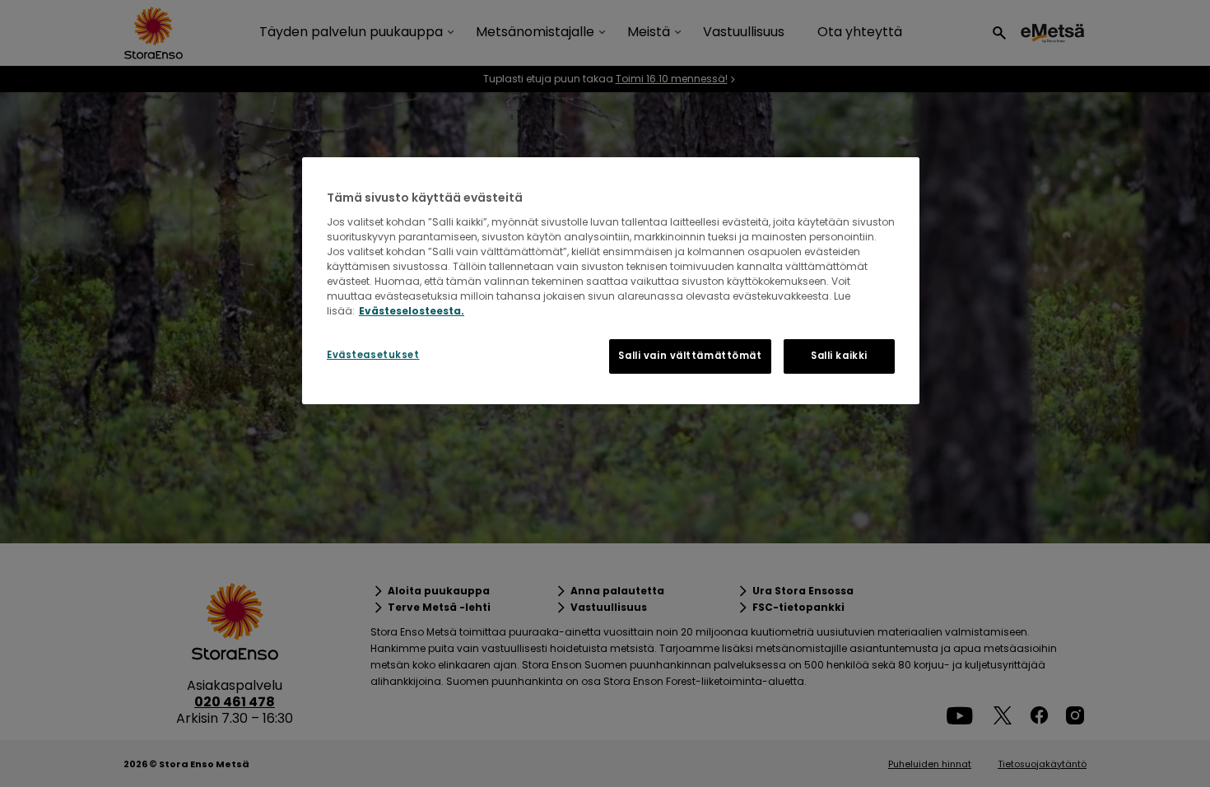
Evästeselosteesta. (411, 311)
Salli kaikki (839, 355)
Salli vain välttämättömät (689, 355)
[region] (610, 280)
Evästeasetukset (373, 354)
